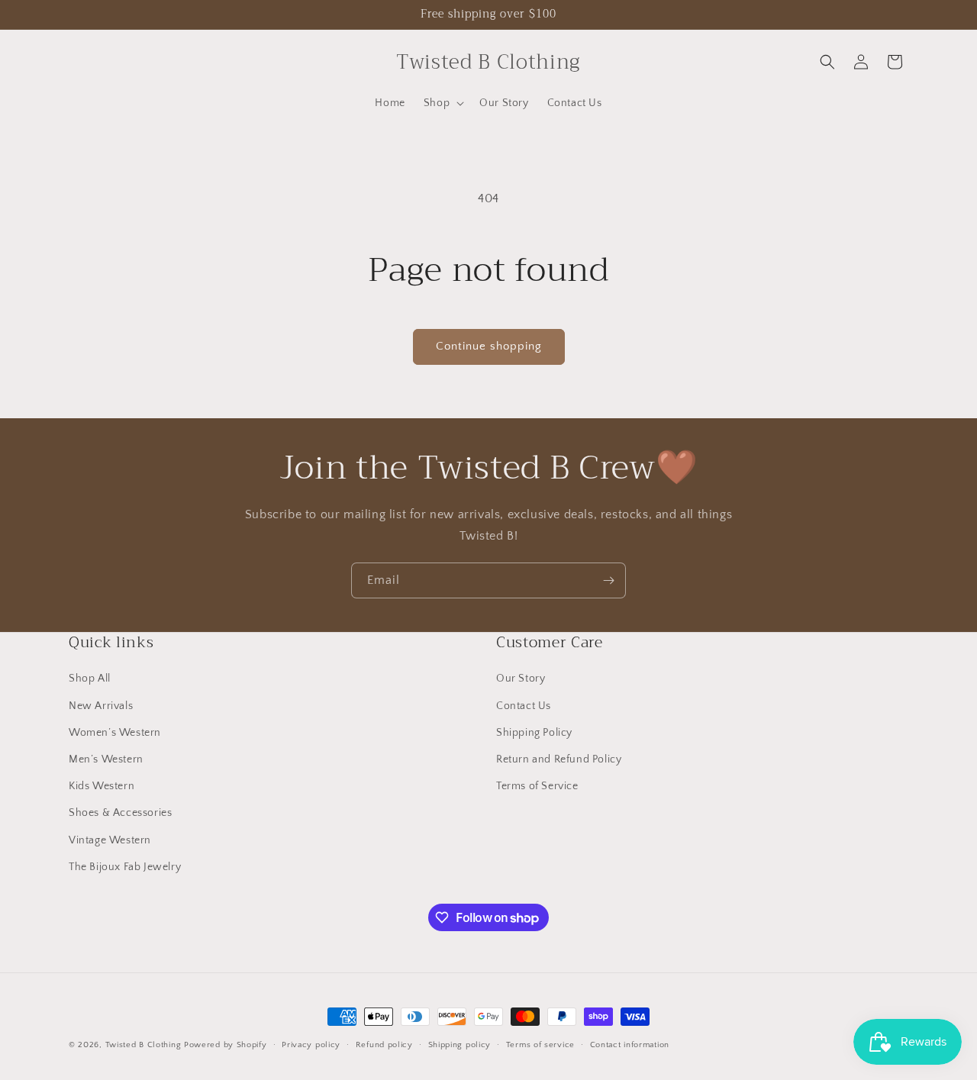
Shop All (90, 678)
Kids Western (101, 786)
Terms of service (540, 1044)
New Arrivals (101, 706)
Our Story (520, 678)
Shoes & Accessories (120, 813)
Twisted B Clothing (143, 1044)
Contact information (629, 1044)
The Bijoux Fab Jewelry (125, 867)
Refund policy (384, 1044)
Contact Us (523, 706)
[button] (442, 103)
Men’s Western (106, 759)
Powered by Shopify (225, 1044)
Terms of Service (537, 786)
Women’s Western (115, 733)
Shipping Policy (534, 733)
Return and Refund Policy (558, 759)
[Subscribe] (608, 580)
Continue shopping (489, 346)
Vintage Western (110, 840)
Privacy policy (311, 1044)
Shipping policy (460, 1044)
